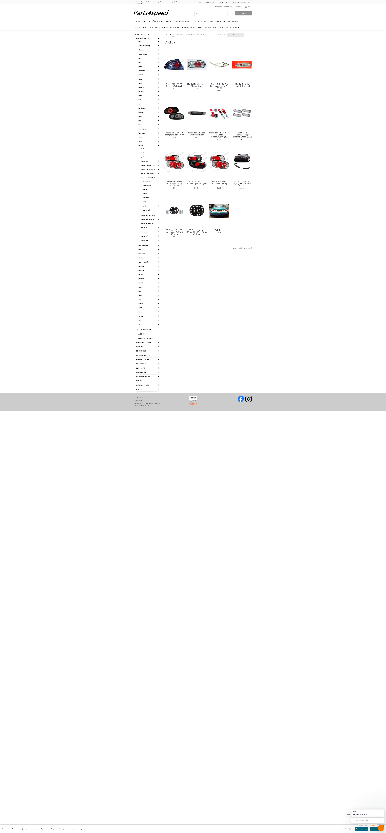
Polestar (141, 270)
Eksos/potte (147, 185)
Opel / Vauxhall (143, 262)
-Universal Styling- (144, 46)
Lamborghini (142, 129)
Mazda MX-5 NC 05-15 (148, 219)
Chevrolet (142, 71)
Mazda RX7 (144, 236)
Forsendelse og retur (210, 2)
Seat (140, 291)
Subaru (141, 304)
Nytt (144, 202)
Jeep (140, 121)
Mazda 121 (144, 161)
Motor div (146, 198)
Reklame (139, 381)
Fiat (140, 100)
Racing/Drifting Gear (143, 376)
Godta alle (374, 829)
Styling (145, 206)
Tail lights (219, 230)
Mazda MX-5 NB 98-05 (148, 215)
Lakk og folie (141, 364)
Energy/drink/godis (143, 355)
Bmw (140, 62)
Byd (140, 41)
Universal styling (142, 385)
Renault (141, 283)
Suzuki (140, 308)
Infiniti (140, 116)
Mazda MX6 (144, 232)
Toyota (141, 316)
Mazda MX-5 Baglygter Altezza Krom (196, 85)
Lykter (145, 193)
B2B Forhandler (239, 6)
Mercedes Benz (143, 245)
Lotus (140, 141)
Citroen (141, 75)
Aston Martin (143, 54)
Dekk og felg (141, 351)
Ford (140, 104)
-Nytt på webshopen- (144, 330)
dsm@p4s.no (138, 400)
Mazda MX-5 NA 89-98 (148, 178)
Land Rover (142, 133)
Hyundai (141, 112)
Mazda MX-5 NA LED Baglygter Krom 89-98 (174, 134)
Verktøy (139, 389)
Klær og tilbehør (142, 359)
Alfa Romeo (142, 50)
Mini (140, 249)
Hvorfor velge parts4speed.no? (223, 6)
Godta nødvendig (361, 829)
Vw (139, 324)
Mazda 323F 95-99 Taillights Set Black (174, 85)
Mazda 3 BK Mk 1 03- (148, 169)
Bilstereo (139, 347)
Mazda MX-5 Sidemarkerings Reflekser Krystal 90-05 (242, 135)
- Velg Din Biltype (142, 38)
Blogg (199, 2)
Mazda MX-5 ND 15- (147, 224)
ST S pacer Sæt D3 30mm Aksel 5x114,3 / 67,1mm (174, 232)
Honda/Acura (142, 108)
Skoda (140, 295)
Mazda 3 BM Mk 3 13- (148, 165)
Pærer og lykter (142, 372)
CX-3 (142, 149)
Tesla (140, 312)
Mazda (141, 146)
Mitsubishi (142, 254)
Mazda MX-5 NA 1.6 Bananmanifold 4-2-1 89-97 (219, 86)
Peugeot (141, 266)
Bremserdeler (147, 181)
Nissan (141, 258)
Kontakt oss (235, 2)
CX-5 (142, 153)
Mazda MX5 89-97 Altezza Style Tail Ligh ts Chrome (174, 184)
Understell (146, 210)
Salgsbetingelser (245, 2)
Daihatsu (141, 87)
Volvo (140, 320)
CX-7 (142, 157)
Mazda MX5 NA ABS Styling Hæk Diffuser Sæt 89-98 (242, 184)
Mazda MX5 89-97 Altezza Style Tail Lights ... (197, 184)
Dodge (141, 91)
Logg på (220, 2)
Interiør (145, 189)
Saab (140, 287)
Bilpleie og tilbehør (143, 342)
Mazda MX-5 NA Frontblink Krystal (242, 85)
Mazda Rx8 (144, 240)
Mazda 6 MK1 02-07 (147, 174)
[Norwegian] (248, 7)
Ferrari (140, 96)
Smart (140, 299)
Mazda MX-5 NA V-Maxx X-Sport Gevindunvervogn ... (219, 135)
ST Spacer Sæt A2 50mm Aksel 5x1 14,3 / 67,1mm (197, 232)
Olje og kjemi (141, 368)
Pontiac (141, 274)
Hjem (167, 34)
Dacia (140, 83)
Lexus (140, 137)
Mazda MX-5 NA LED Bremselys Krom (196, 134)
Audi (140, 58)
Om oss (227, 2)
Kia (139, 125)
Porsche (141, 279)
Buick (140, 66)
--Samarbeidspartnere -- (145, 338)
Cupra (140, 79)
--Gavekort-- (141, 334)
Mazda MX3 (144, 228)
